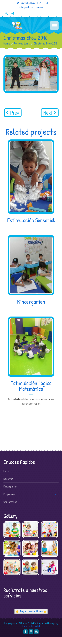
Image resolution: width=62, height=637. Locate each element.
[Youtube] (14, 19)
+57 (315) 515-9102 (30, 3)
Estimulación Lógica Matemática (31, 386)
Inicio (6, 471)
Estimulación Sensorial (31, 220)
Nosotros (8, 478)
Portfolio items (22, 43)
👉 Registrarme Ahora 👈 (31, 611)
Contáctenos (10, 502)
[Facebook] (25, 631)
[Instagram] (31, 631)
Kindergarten (31, 301)
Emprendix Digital (31, 626)
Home (6, 43)
